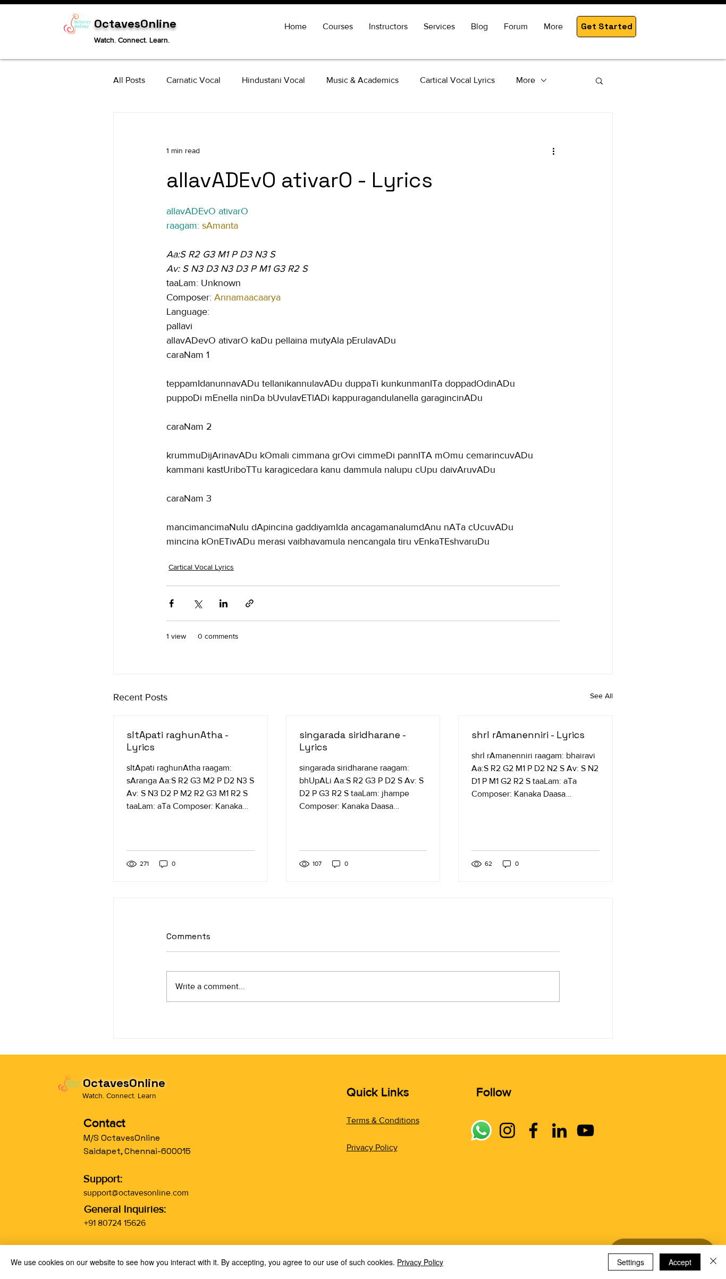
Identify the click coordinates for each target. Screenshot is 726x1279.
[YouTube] (585, 1130)
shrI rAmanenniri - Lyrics (528, 735)
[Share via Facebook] (171, 603)
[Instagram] (507, 1130)
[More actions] (553, 151)
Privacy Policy (372, 1147)
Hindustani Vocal (273, 80)
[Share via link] (249, 603)
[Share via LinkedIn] (223, 603)
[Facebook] (533, 1130)
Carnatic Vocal (193, 80)
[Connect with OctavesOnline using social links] (481, 1130)
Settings (630, 1262)
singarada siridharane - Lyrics (352, 741)
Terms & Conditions (383, 1120)
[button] (606, 26)
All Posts (129, 80)
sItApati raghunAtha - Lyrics (177, 741)
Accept (680, 1262)
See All (601, 695)
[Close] (713, 1261)
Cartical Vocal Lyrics (457, 80)
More (525, 80)
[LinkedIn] (559, 1130)
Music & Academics (362, 80)
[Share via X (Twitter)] (197, 603)
